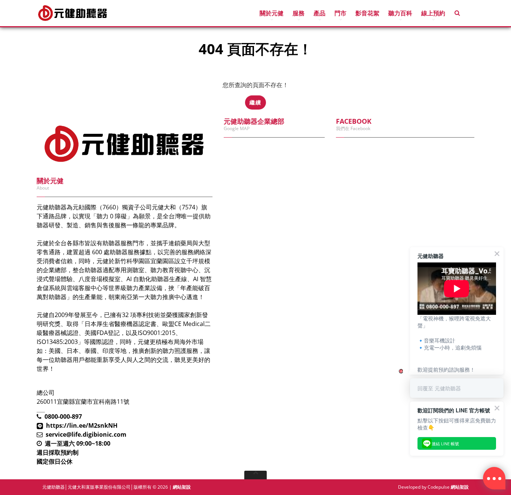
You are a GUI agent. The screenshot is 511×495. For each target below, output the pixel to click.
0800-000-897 (63, 416)
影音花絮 (367, 13)
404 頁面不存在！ (73, 72)
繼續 (255, 102)
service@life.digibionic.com (86, 434)
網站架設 (182, 487)
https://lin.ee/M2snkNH (81, 425)
